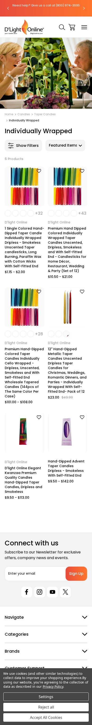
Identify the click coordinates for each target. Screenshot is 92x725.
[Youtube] (52, 592)
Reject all (46, 707)
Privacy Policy (53, 686)
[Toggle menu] (84, 27)
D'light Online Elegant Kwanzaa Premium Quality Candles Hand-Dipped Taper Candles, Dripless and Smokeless (23, 480)
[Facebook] (26, 592)
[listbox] (65, 145)
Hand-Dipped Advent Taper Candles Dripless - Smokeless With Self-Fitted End (66, 468)
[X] (65, 592)
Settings (46, 696)
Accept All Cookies (46, 717)
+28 (39, 334)
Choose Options (24, 200)
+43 (82, 213)
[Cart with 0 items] (71, 27)
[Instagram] (39, 592)
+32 (39, 213)
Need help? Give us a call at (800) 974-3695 (46, 5)
